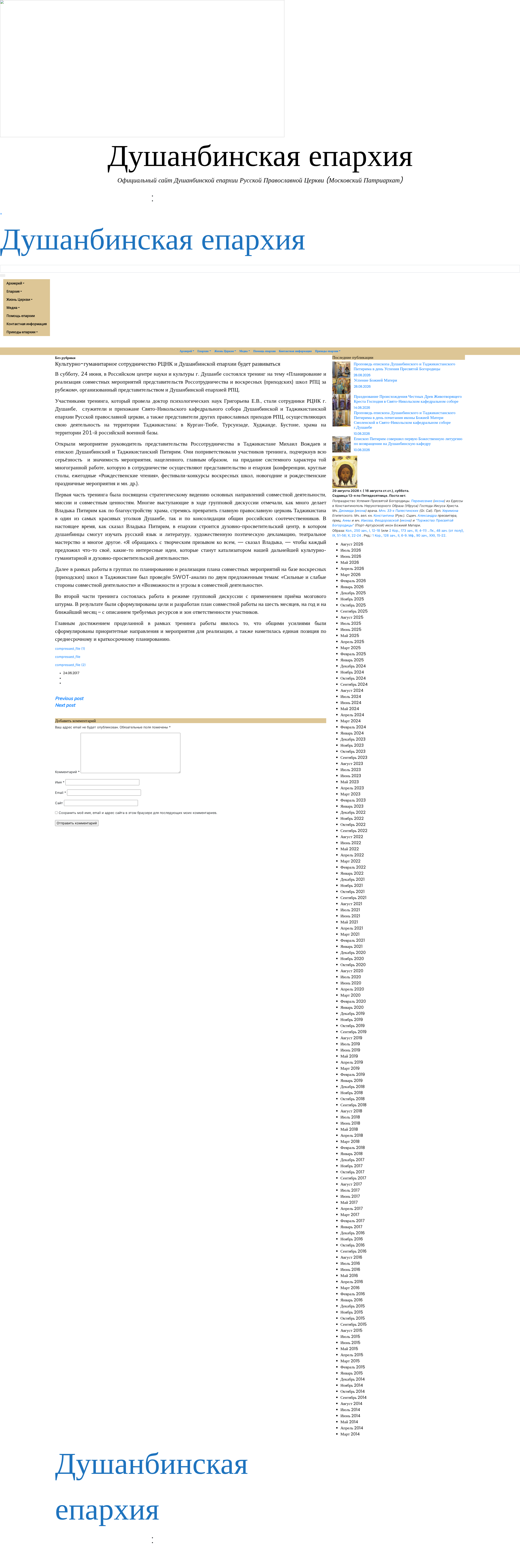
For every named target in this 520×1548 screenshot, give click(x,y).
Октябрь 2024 (353, 678)
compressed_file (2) (70, 665)
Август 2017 (351, 1184)
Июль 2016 (350, 1263)
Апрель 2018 (351, 1135)
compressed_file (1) (70, 649)
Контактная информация (26, 324)
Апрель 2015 (351, 1355)
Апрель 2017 (351, 1208)
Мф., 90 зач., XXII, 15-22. (427, 535)
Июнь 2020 (350, 983)
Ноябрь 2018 (351, 1093)
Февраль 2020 (353, 1001)
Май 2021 (349, 922)
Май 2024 (349, 709)
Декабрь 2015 (352, 1306)
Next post (65, 705)
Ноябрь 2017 (351, 1166)
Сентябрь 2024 (354, 684)
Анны (346, 520)
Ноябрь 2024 (352, 672)
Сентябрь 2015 (353, 1324)
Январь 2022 (352, 873)
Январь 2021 (351, 946)
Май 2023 (349, 782)
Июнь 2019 (350, 1050)
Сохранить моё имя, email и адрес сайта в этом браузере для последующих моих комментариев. (138, 813)
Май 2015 (349, 1349)
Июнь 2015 (350, 1342)
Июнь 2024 (350, 702)
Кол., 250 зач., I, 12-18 (363, 530)
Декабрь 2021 (352, 879)
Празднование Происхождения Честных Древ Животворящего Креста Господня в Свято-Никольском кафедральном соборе (408, 399)
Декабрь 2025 (353, 593)
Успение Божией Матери (375, 380)
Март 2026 (350, 574)
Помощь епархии (20, 316)
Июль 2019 (350, 1044)
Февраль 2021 (352, 940)
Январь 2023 (351, 806)
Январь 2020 (352, 1007)
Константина (384, 515)
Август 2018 (351, 1111)
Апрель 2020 (352, 989)
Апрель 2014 (351, 1428)
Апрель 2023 (352, 788)
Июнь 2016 (350, 1269)
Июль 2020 (350, 977)
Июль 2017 (350, 1190)
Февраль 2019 (352, 1074)
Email (60, 793)
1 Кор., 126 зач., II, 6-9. (389, 535)
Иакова (367, 520)
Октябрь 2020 (353, 965)
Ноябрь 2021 (351, 885)
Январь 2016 (351, 1300)
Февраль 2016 (352, 1294)
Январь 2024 (352, 733)
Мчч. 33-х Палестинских (398, 511)
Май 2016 (349, 1275)
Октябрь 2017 (352, 1172)
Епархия (13, 291)
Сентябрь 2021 (353, 897)
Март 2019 (350, 1068)
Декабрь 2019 (352, 1013)
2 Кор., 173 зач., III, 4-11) (408, 530)
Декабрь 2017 (352, 1160)
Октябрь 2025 (353, 605)
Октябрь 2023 (352, 751)
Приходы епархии (20, 332)
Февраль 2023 (353, 800)
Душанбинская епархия (260, 155)
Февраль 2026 (353, 581)
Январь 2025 (352, 660)
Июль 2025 (350, 623)
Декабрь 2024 (353, 666)
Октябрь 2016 (352, 1245)
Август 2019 (351, 1038)
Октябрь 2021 (352, 891)
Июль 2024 (350, 696)
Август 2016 (351, 1257)
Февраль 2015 (352, 1367)
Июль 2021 (350, 910)
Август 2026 (351, 544)
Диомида (346, 511)
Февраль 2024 (353, 727)
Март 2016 (350, 1288)
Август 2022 (351, 837)
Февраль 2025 (353, 654)
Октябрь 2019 (352, 1025)
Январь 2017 (351, 1227)
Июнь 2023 (350, 776)
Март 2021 (350, 934)
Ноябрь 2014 (351, 1385)
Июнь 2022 (350, 843)
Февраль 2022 (353, 867)
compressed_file (67, 657)
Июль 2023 (350, 769)
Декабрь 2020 (353, 952)
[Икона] (344, 472)
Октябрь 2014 (352, 1391)
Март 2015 (350, 1361)
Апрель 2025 (352, 641)
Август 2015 (351, 1330)
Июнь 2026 (350, 556)
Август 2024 (351, 690)
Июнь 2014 (350, 1416)
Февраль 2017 (352, 1221)
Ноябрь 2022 (352, 818)
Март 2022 (350, 861)
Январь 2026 (352, 587)
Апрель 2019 (351, 1062)
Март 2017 (349, 1214)
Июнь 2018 (350, 1123)
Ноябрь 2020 (352, 958)
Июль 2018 (350, 1117)
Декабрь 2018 (352, 1086)
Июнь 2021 (350, 916)
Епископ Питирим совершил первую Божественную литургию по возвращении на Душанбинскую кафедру (408, 441)
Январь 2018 (351, 1153)
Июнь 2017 (350, 1196)
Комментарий (67, 772)
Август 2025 (351, 617)
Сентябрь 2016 (353, 1251)
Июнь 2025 (350, 629)
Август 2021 (351, 904)
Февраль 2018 (352, 1147)
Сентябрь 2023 (353, 757)
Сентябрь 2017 (353, 1178)
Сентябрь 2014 (353, 1397)
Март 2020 (350, 995)
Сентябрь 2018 (353, 1105)
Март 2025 (350, 648)
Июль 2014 (350, 1409)
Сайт (59, 803)
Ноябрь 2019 (351, 1019)
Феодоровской (387, 520)
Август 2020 (351, 971)
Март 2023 (350, 794)
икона (439, 501)
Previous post (69, 698)
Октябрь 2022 (353, 824)
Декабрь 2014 (352, 1379)
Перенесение (421, 501)
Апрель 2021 (351, 928)
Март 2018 (350, 1141)
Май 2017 (349, 1202)
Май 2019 (349, 1056)
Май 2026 (349, 562)
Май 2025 (349, 635)
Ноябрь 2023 (352, 745)
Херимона (450, 511)
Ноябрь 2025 (352, 599)
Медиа (11, 307)
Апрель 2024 (352, 715)
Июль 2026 (350, 550)
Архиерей (14, 283)
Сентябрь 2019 (353, 1032)
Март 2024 (350, 721)
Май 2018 (349, 1129)
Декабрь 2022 (353, 812)
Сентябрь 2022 (353, 830)
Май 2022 (349, 849)
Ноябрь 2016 (351, 1239)
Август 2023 (351, 763)
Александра (427, 515)
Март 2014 (350, 1434)
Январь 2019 (351, 1080)
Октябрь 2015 (352, 1318)
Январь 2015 (351, 1373)
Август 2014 (351, 1403)
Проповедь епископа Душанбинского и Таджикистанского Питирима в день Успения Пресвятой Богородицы (404, 366)
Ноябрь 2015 (351, 1312)
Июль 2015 (350, 1336)
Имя (59, 782)
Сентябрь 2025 (354, 611)
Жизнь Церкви (18, 299)
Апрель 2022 (352, 855)
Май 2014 (349, 1422)
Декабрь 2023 (352, 739)
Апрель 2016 (351, 1281)
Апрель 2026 (352, 568)
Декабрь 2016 (352, 1233)
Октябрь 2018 (352, 1099)
